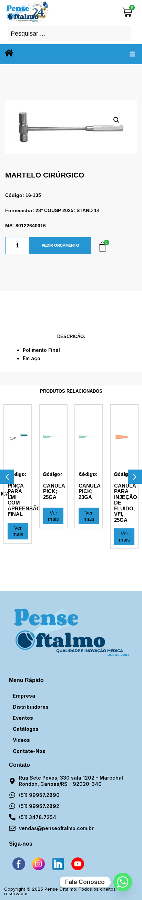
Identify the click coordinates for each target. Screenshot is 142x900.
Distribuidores (31, 707)
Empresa (24, 696)
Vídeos (21, 740)
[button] (132, 54)
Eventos (23, 718)
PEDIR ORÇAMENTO (60, 245)
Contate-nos (29, 751)
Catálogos (26, 729)
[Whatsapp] (122, 882)
